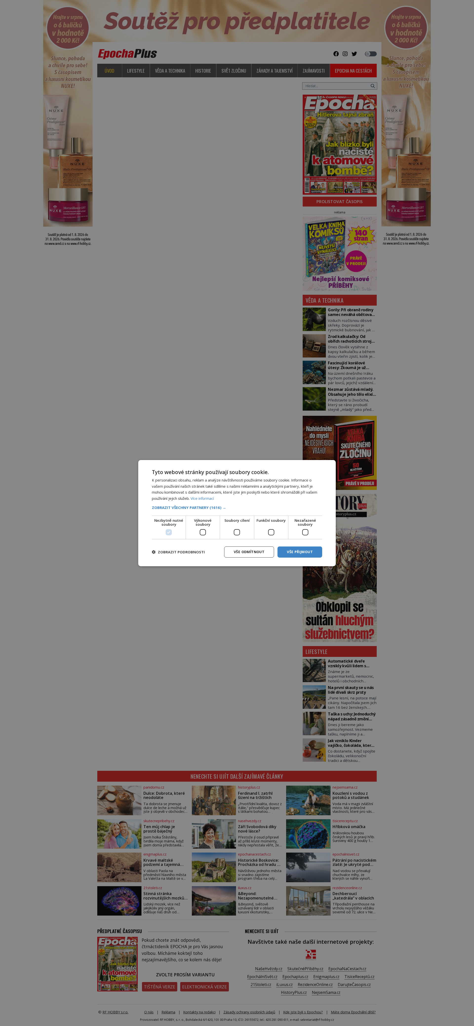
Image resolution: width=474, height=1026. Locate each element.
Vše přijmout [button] (300, 551)
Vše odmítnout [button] (249, 551)
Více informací (202, 498)
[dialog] (237, 513)
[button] (237, 507)
